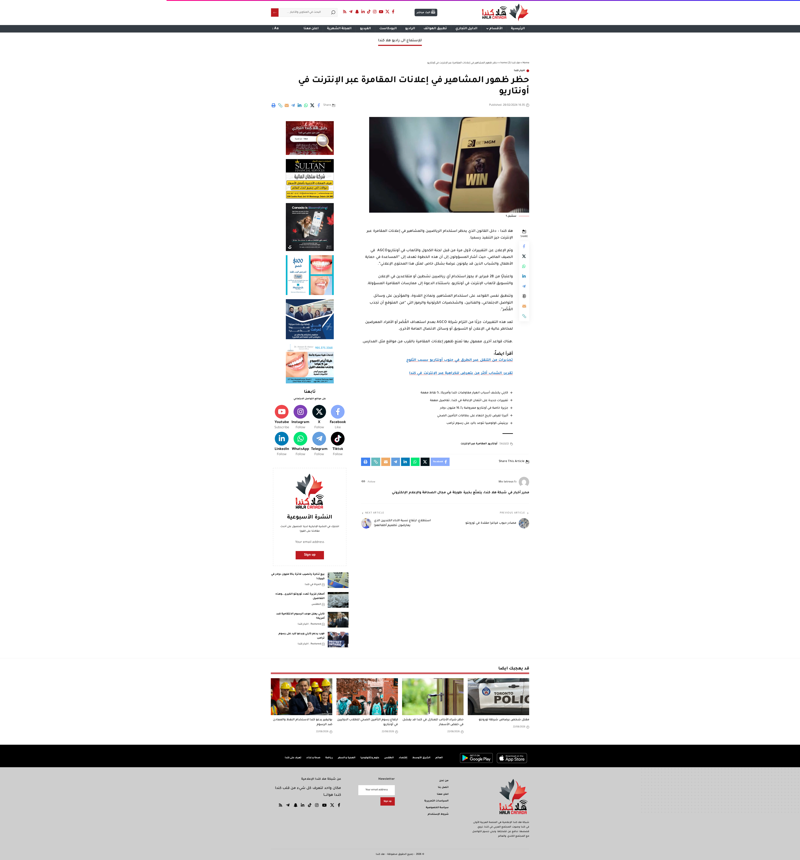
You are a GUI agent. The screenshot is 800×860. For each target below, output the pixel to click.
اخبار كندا (519, 70)
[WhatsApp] (300, 444)
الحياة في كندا (313, 584)
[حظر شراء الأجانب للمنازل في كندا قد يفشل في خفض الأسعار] (433, 696)
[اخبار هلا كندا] (505, 12)
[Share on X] (312, 105)
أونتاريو (492, 443)
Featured (316, 624)
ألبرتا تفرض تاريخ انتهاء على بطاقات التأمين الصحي (472, 416)
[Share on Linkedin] (299, 105)
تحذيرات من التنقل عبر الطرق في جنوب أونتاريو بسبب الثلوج (459, 360)
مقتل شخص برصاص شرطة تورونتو (504, 720)
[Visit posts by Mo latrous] (524, 482)
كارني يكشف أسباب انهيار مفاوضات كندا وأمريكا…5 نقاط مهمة (464, 393)
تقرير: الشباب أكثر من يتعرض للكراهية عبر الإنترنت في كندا (461, 373)
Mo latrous (506, 481)
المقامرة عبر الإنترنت (474, 443)
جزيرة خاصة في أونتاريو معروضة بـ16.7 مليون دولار (474, 408)
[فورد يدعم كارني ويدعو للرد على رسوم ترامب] (338, 639)
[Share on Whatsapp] (306, 105)
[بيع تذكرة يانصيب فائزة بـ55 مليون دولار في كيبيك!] (338, 580)
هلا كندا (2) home (510, 63)
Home (525, 63)
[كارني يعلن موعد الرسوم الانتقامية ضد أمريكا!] (338, 620)
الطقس (316, 604)
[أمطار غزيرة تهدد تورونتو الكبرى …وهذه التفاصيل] (338, 600)
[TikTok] (369, 11)
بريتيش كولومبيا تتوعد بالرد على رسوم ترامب (477, 423)
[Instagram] (375, 11)
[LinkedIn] (363, 11)
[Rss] (345, 11)
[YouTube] (381, 11)
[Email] (287, 105)
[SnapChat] (357, 11)
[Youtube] (281, 418)
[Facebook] (393, 11)
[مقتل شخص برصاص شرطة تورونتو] (498, 696)
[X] (387, 11)
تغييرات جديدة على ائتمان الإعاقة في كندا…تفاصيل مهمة (469, 400)
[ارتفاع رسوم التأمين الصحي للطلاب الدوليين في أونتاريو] (367, 696)
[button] (280, 105)
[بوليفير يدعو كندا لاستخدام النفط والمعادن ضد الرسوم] (301, 696)
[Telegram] (351, 11)
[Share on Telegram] (293, 105)
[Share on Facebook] (319, 105)
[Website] (363, 482)
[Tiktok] (337, 444)
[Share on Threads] (524, 296)
